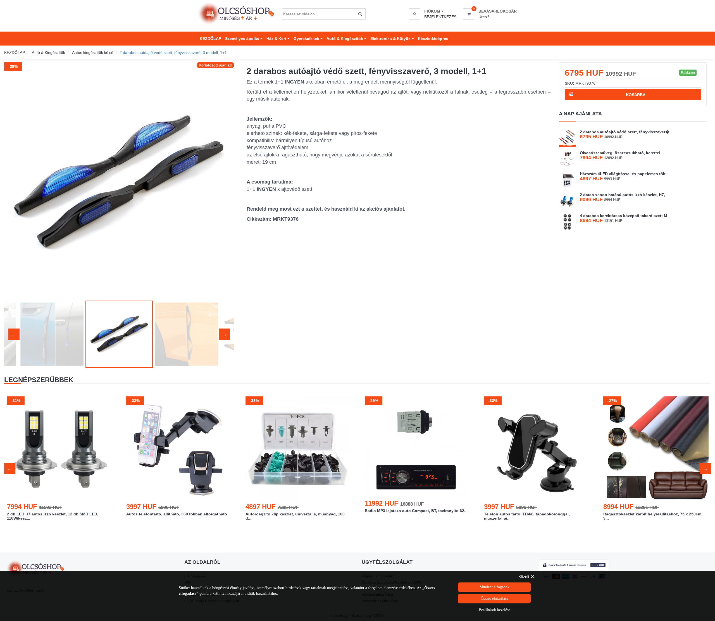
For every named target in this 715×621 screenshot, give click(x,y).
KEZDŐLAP (210, 38)
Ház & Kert (276, 38)
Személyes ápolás (242, 38)
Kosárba (635, 94)
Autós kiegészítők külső (92, 52)
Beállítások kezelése (494, 610)
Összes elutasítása (494, 598)
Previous (14, 179)
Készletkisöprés (433, 38)
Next (224, 179)
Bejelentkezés (440, 17)
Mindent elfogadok (494, 587)
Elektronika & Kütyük (391, 38)
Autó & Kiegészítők (345, 38)
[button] (433, 11)
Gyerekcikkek (307, 38)
